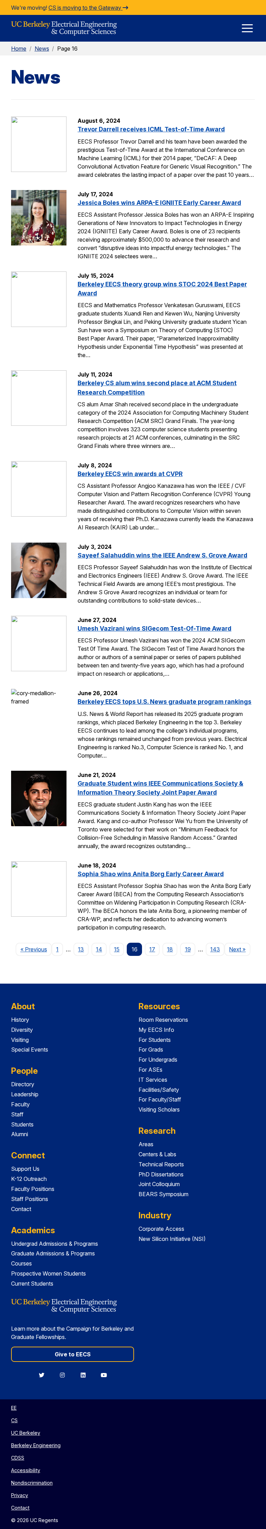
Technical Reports (161, 1164)
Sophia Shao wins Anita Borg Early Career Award (151, 874)
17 (152, 949)
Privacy (19, 1495)
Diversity (22, 1029)
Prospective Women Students (48, 1273)
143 (215, 949)
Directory (22, 1084)
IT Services (153, 1079)
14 (99, 949)
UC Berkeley (25, 1433)
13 (81, 949)
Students (22, 1124)
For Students (155, 1039)
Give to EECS (73, 1354)
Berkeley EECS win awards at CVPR (130, 473)
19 (188, 949)
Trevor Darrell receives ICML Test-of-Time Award (151, 129)
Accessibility (25, 1470)
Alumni (19, 1134)
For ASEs (150, 1069)
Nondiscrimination (32, 1483)
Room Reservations (163, 1019)
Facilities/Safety (159, 1089)
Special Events (29, 1049)
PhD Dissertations (161, 1174)
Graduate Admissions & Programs (53, 1253)
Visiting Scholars (159, 1109)
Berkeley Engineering (36, 1445)
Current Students (32, 1283)
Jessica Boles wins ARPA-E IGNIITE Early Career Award (159, 202)
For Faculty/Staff (160, 1099)
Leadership (24, 1094)
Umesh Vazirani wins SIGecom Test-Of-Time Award (154, 628)
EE (14, 1408)
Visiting (20, 1039)
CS (14, 1420)
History (20, 1019)
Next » (239, 949)
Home (18, 48)
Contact (21, 1209)
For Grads (151, 1049)
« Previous (35, 949)
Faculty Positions (32, 1188)
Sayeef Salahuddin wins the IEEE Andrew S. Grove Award (162, 555)
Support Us (25, 1168)
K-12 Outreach (29, 1178)
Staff (17, 1114)
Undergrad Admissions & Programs (54, 1243)
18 (170, 949)
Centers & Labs (157, 1154)
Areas (146, 1144)
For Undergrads (158, 1059)
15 (116, 949)
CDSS (17, 1458)
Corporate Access (161, 1228)
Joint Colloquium (159, 1184)
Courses (21, 1263)
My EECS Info (156, 1029)
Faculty (20, 1104)
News (42, 48)
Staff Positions (29, 1198)
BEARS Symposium (163, 1194)
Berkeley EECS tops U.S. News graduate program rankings (164, 701)
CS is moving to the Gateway (85, 7)
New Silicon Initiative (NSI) (172, 1238)
